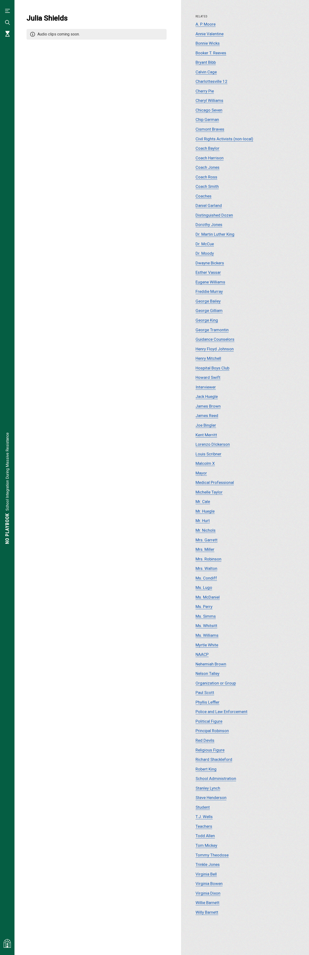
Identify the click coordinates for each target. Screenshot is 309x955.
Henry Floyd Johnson (215, 349)
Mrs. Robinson (208, 559)
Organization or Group (216, 683)
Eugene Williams (210, 282)
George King (207, 320)
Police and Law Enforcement (221, 711)
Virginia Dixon (208, 893)
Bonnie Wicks (208, 43)
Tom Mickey (206, 845)
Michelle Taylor (209, 492)
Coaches (203, 196)
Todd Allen (205, 835)
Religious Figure (210, 750)
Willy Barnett (207, 912)
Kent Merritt (206, 434)
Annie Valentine (210, 33)
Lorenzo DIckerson (213, 444)
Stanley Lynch (208, 788)
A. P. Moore (206, 24)
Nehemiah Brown (211, 664)
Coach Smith (207, 186)
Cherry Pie (205, 91)
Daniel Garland (209, 205)
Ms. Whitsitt (206, 625)
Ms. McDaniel (208, 597)
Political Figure (209, 721)
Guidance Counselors (215, 339)
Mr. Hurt (203, 520)
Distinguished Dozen (214, 215)
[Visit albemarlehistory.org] (7, 943)
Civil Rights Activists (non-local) (224, 138)
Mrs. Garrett (207, 540)
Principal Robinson (212, 730)
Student (203, 807)
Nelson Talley (207, 673)
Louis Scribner (208, 454)
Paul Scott (205, 692)
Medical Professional (215, 482)
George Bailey (208, 301)
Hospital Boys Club (212, 368)
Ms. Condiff (206, 578)
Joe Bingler (206, 425)
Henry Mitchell (208, 358)
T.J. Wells (204, 816)
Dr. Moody (205, 253)
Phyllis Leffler (207, 702)
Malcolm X (205, 463)
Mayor (201, 473)
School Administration (216, 778)
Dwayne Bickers (210, 263)
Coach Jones (207, 167)
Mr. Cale (203, 501)
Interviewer (206, 387)
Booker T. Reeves (211, 52)
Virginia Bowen (209, 883)
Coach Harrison (210, 158)
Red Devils (205, 740)
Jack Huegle (207, 396)
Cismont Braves (210, 129)
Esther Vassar (208, 272)
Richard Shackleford (214, 759)
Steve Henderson (211, 797)
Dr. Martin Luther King (215, 234)
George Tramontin (212, 329)
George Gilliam (209, 310)
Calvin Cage (206, 72)
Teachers (204, 826)
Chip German (207, 119)
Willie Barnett (207, 902)
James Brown (208, 406)
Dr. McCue (205, 243)
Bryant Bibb (206, 62)
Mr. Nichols (206, 530)
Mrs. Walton (206, 568)
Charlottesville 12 (211, 81)
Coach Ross (206, 177)
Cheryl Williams (209, 100)
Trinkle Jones (208, 864)
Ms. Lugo (204, 587)
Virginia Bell (206, 874)
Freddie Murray (209, 291)
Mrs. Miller (205, 549)
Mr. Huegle (205, 511)
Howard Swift (208, 377)
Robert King (206, 769)
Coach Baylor (207, 148)
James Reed (207, 415)
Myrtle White (207, 645)
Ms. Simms (206, 616)
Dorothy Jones (209, 224)
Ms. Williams (207, 635)
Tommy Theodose (212, 855)
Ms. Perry (204, 606)
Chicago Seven (209, 110)
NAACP (202, 654)
